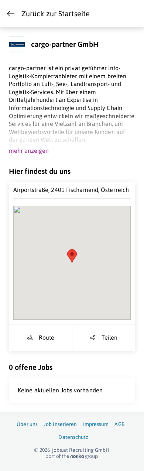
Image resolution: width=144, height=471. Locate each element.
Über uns (27, 424)
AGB (119, 424)
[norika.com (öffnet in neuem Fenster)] (72, 456)
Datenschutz (73, 437)
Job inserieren (60, 424)
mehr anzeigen (29, 150)
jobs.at (60, 450)
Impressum (96, 424)
